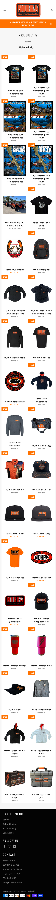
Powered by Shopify (27, 891)
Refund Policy (9, 824)
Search (6, 819)
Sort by (28, 42)
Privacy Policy (9, 828)
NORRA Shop (14, 891)
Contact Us (8, 832)
